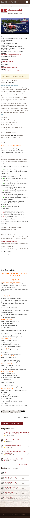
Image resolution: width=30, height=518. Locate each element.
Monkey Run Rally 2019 (18, 6)
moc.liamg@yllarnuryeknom (9, 67)
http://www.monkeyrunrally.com (10, 54)
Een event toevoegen (24, 464)
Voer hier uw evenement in (12, 423)
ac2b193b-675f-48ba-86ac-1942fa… (11, 71)
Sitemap (11, 514)
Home (3, 6)
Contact (4, 514)
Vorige (18, 417)
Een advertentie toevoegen (19, 501)
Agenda (9, 6)
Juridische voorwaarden (21, 514)
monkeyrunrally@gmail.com (9, 241)
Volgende (25, 417)
